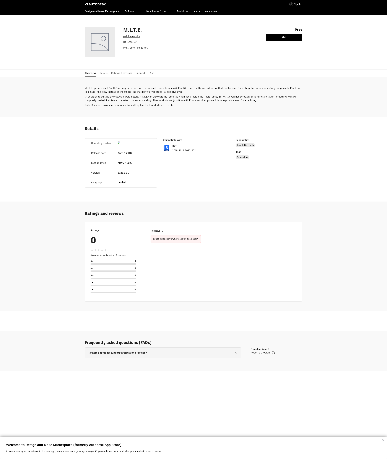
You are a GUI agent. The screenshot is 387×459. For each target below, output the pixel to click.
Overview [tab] (90, 73)
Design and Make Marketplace (102, 11)
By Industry (131, 11)
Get (284, 37)
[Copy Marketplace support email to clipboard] (273, 352)
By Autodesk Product (156, 11)
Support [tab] (140, 73)
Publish (180, 11)
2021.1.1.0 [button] (123, 172)
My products (211, 11)
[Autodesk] (95, 4)
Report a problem (260, 352)
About (197, 11)
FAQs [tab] (151, 73)
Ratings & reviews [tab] (121, 73)
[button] (163, 353)
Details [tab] (103, 73)
